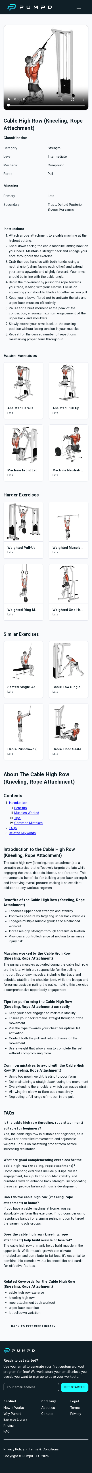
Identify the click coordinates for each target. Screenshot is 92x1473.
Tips (17, 818)
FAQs (13, 828)
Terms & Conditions (44, 1449)
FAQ (7, 1431)
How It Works (14, 1408)
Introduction (18, 803)
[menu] (78, 7)
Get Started (74, 1387)
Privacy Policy (14, 1449)
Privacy (75, 1414)
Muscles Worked (26, 813)
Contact (47, 1414)
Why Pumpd (12, 1414)
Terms (75, 1408)
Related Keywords (22, 833)
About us (48, 1408)
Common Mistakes (28, 823)
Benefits (20, 808)
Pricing (9, 1426)
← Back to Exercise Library (31, 1326)
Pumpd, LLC (31, 1456)
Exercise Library (15, 1420)
